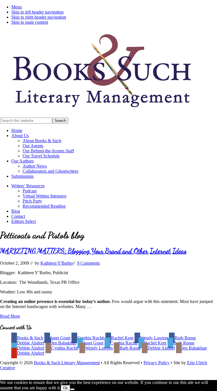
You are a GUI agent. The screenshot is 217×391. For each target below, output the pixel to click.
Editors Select (23, 221)
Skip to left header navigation (37, 12)
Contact (18, 216)
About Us (20, 135)
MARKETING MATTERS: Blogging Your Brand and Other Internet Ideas (93, 251)
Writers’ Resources (28, 185)
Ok (65, 388)
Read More (10, 316)
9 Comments (88, 263)
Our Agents (33, 145)
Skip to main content (29, 22)
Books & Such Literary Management (67, 362)
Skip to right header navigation (38, 17)
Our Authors (22, 161)
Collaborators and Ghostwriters (50, 171)
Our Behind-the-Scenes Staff (48, 150)
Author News (35, 166)
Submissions (22, 176)
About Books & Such (42, 140)
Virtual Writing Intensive (44, 196)
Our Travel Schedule (41, 155)
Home (16, 130)
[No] (72, 389)
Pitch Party (32, 201)
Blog (15, 211)
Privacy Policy (157, 362)
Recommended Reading (44, 206)
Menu (16, 7)
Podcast (29, 190)
